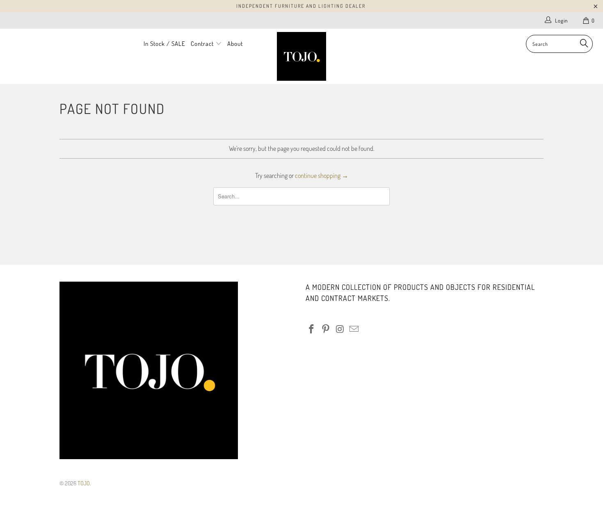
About (235, 44)
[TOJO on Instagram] (340, 329)
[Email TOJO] (354, 329)
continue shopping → (321, 175)
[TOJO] (301, 56)
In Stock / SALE (164, 44)
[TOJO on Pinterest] (326, 329)
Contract (203, 44)
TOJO (84, 483)
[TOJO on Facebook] (312, 329)
